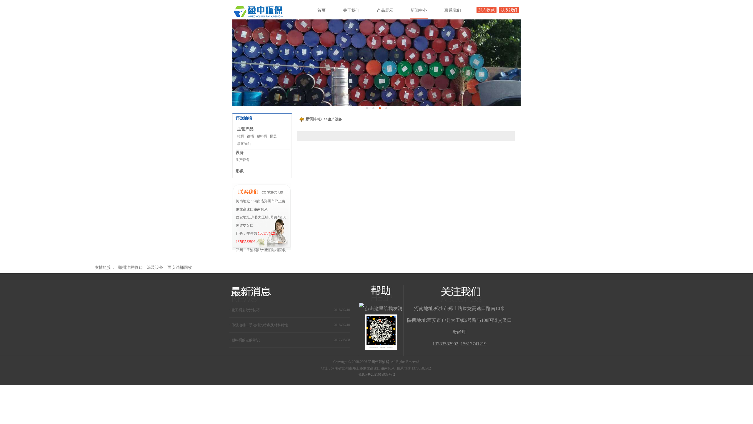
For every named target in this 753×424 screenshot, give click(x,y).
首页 (321, 11)
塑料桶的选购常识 (245, 340)
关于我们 (351, 11)
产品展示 (385, 11)
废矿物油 (244, 144)
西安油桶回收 (179, 267)
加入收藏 (486, 10)
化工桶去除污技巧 (245, 310)
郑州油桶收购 (130, 267)
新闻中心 (419, 11)
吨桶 (240, 136)
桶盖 (273, 136)
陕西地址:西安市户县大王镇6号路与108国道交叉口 (459, 320)
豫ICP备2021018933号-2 (376, 374)
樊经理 (459, 331)
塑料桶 (261, 136)
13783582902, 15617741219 (459, 343)
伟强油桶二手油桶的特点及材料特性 (259, 325)
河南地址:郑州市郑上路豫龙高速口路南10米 (459, 308)
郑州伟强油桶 (378, 362)
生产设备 (243, 160)
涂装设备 (155, 267)
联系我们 (509, 10)
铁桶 (250, 136)
